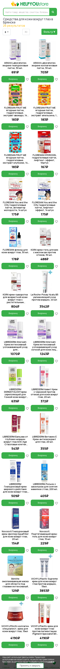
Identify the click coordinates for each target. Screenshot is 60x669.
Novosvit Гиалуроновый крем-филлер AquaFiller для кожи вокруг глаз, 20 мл (15, 535)
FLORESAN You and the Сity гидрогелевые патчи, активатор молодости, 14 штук (15, 206)
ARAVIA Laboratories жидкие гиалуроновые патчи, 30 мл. (15, 65)
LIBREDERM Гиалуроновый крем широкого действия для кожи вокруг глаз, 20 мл (15, 489)
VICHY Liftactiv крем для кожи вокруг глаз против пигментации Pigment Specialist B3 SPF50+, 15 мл (44, 631)
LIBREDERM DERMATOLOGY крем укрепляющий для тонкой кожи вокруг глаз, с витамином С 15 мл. (15, 396)
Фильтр (48, 32)
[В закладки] (27, 79)
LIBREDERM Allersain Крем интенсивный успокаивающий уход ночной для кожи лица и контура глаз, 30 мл (44, 347)
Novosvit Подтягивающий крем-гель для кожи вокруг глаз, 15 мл (44, 535)
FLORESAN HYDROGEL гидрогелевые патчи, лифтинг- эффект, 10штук (44, 158)
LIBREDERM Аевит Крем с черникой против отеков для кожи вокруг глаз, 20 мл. (44, 393)
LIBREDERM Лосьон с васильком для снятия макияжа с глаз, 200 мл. (44, 486)
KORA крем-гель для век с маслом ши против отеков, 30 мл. (44, 252)
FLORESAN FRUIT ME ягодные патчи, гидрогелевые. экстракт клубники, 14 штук (15, 160)
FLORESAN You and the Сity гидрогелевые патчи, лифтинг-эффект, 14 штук (44, 206)
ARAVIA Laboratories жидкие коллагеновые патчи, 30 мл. (44, 65)
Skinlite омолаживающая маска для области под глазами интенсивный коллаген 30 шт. (15, 583)
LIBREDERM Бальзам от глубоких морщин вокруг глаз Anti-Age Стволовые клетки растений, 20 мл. (15, 441)
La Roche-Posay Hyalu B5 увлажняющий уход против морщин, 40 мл (44, 297)
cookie (50, 661)
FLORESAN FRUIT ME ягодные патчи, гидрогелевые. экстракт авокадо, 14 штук (15, 112)
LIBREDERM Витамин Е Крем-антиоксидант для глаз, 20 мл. (44, 439)
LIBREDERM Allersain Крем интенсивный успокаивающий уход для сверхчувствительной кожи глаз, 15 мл (15, 348)
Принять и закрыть (30, 665)
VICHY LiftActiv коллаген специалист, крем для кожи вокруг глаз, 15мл (15, 629)
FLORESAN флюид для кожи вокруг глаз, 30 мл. (15, 251)
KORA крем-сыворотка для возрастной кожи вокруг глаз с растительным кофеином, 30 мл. (15, 299)
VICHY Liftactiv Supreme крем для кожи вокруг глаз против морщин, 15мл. (44, 582)
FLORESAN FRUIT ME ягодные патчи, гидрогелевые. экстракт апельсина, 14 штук (44, 112)
